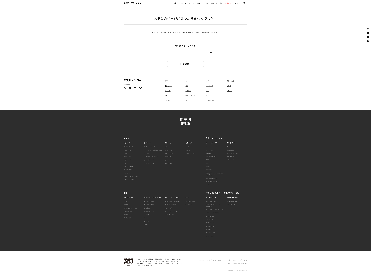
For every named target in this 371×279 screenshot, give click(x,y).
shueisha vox (210, 216)
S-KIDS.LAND (190, 204)
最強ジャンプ (127, 156)
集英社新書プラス (149, 211)
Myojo (228, 147)
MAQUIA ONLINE (211, 156)
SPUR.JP (208, 160)
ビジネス (206, 3)
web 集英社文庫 (128, 211)
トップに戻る (184, 64)
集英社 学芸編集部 (149, 201)
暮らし (188, 100)
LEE (207, 163)
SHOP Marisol (210, 223)
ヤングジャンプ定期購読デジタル (153, 150)
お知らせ (229, 91)
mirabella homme (211, 232)
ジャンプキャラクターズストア (214, 209)
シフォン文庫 (168, 208)
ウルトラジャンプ (149, 163)
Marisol (208, 166)
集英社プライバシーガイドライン (216, 260)
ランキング (182, 3)
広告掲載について (232, 260)
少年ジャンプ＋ (128, 160)
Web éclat (209, 169)
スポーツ (209, 81)
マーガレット (168, 150)
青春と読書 (127, 214)
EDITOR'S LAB (231, 204)
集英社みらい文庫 (190, 201)
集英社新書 (147, 208)
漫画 (221, 3)
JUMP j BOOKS (169, 214)
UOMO (208, 184)
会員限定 (228, 3)
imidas (146, 224)
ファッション (210, 100)
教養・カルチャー (191, 96)
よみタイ (146, 214)
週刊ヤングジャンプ (149, 147)
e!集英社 (146, 221)
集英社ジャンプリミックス (131, 176)
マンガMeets (168, 163)
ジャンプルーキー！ (129, 166)
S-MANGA (126, 173)
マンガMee (168, 156)
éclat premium (210, 226)
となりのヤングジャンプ (151, 156)
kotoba (146, 218)
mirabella (208, 229)
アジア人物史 (127, 218)
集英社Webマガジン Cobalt (172, 201)
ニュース (192, 3)
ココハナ (188, 150)
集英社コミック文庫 (129, 179)
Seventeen (209, 147)
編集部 (229, 86)
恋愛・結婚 (230, 81)
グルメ (208, 96)
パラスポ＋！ (230, 160)
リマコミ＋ (168, 160)
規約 (229, 263)
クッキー (188, 147)
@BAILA (208, 153)
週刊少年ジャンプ (128, 147)
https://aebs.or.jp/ (147, 265)
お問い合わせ (243, 260)
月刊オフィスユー (190, 153)
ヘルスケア (209, 86)
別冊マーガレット (170, 153)
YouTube (368, 37)
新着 (175, 3)
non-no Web (209, 150)
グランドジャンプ (149, 160)
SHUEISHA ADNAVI (232, 201)
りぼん (167, 147)
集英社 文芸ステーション (130, 208)
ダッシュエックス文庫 (171, 211)
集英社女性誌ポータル (212, 178)
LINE (368, 41)
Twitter (368, 29)
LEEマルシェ (209, 219)
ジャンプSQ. (127, 150)
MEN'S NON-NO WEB (212, 181)
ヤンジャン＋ (148, 153)
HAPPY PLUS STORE (212, 213)
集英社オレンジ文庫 (170, 204)
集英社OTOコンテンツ (212, 201)
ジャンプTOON (128, 169)
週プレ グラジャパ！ (232, 153)
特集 (198, 3)
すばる (125, 201)
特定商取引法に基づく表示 (240, 263)
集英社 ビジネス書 (149, 204)
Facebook (368, 33)
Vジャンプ (126, 153)
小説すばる (127, 204)
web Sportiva (230, 156)
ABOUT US (201, 260)
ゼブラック (127, 163)
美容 (207, 91)
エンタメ (214, 3)
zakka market (210, 236)
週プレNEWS (230, 150)
